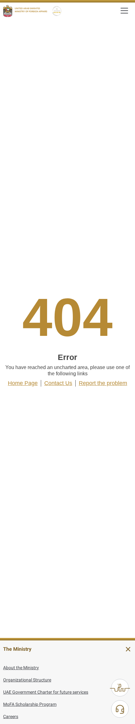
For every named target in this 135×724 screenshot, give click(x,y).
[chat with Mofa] (120, 709)
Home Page (23, 383)
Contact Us (58, 383)
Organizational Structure (27, 679)
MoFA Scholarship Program (30, 704)
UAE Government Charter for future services (45, 692)
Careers (10, 716)
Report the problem (103, 383)
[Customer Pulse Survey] (120, 687)
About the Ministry (21, 667)
